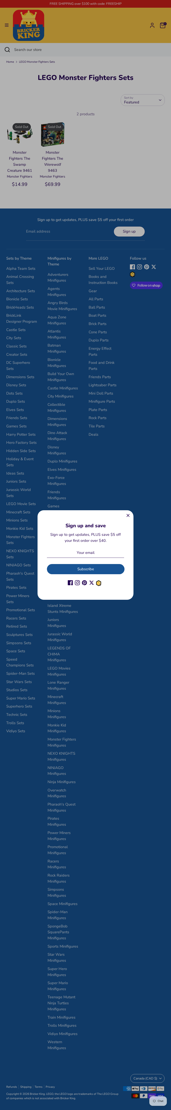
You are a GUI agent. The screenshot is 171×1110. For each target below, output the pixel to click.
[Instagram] (77, 582)
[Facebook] (70, 582)
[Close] (128, 515)
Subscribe (85, 569)
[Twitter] (91, 582)
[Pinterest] (84, 582)
